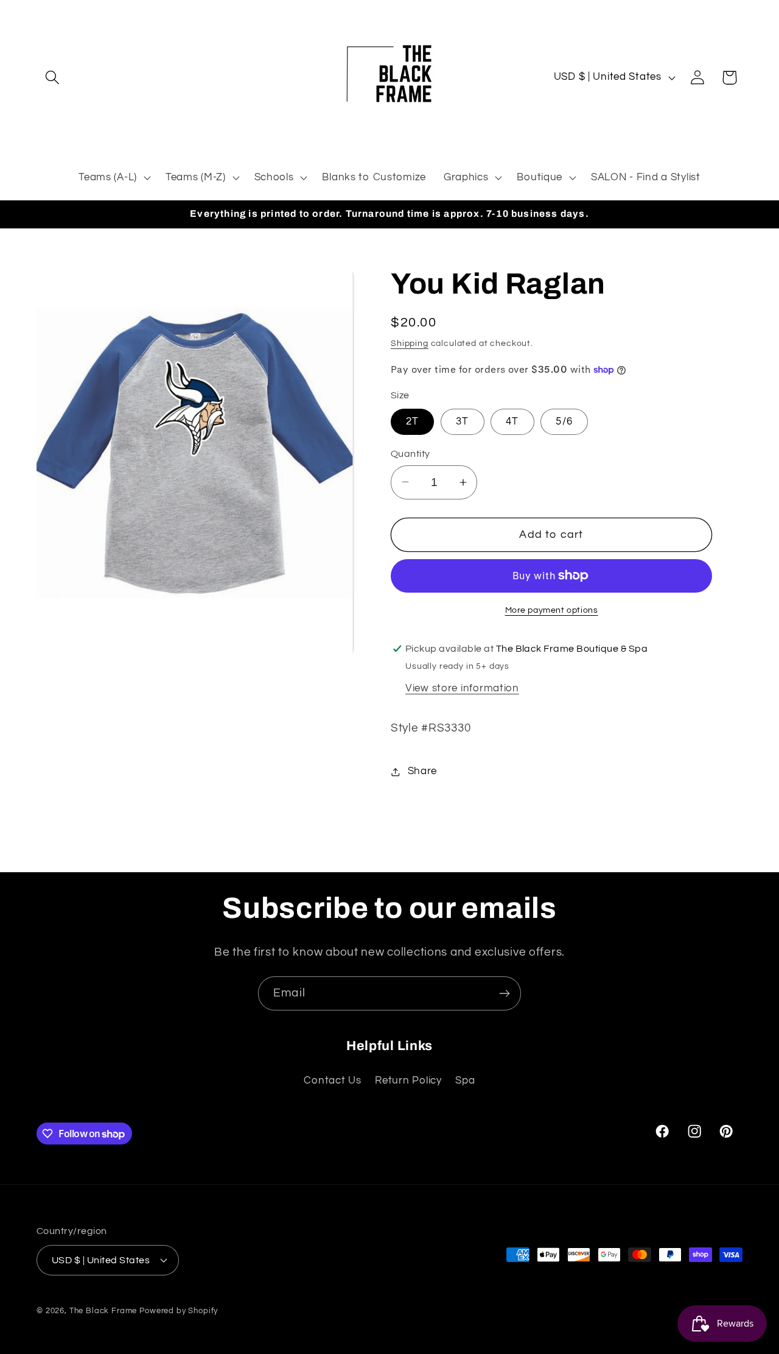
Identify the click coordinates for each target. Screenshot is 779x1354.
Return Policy (408, 1080)
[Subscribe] (504, 993)
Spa (465, 1080)
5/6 (564, 421)
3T (462, 421)
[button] (53, 78)
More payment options (551, 610)
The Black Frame (103, 1310)
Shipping (409, 343)
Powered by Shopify (178, 1310)
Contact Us (332, 1080)
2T (412, 421)
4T (512, 421)
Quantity (410, 454)
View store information (462, 688)
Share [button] (422, 771)
